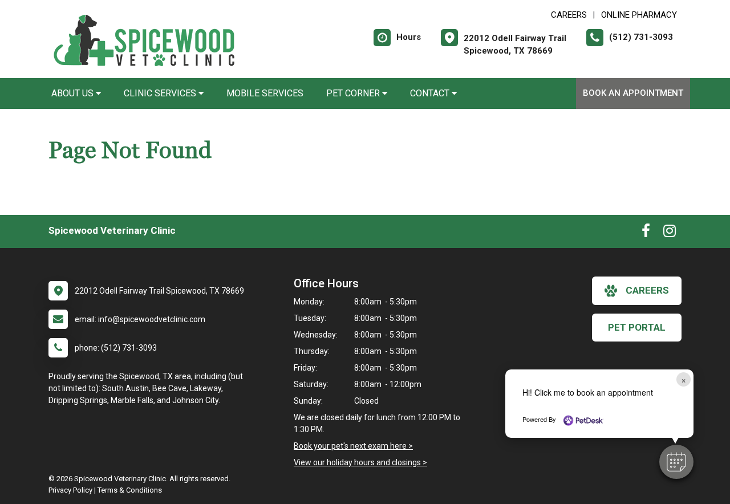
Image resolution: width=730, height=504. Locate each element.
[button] (676, 462)
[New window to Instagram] (670, 233)
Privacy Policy (70, 490)
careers (647, 290)
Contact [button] (431, 93)
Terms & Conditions (130, 490)
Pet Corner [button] (354, 93)
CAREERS (569, 15)
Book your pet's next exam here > (353, 445)
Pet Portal (637, 327)
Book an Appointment (633, 93)
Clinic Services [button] (161, 93)
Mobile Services (264, 93)
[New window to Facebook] (646, 233)
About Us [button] (73, 93)
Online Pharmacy (639, 15)
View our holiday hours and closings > (360, 462)
